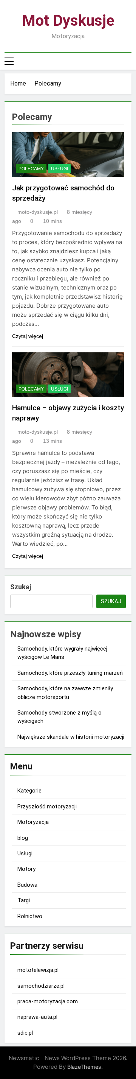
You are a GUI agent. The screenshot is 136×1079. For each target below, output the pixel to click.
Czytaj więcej (27, 336)
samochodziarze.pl (41, 985)
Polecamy (31, 168)
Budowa (27, 884)
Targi (23, 900)
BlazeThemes (84, 1066)
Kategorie (29, 790)
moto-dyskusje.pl (37, 212)
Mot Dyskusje (68, 21)
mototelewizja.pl (38, 970)
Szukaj (20, 587)
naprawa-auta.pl (37, 1017)
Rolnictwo (29, 916)
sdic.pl (25, 1032)
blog (22, 838)
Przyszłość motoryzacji (47, 806)
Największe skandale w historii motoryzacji (70, 736)
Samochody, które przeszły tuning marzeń (70, 673)
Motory (26, 869)
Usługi (59, 168)
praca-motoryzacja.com (47, 1001)
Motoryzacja (33, 822)
